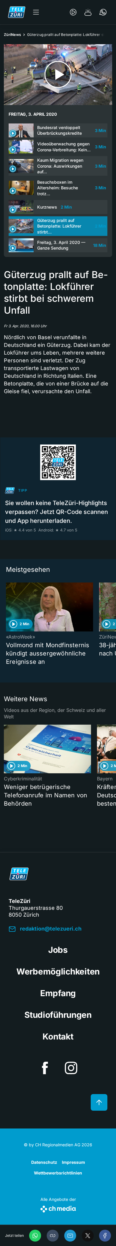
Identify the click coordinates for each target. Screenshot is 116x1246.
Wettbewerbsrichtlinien (58, 1172)
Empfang (58, 993)
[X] (88, 1236)
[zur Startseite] (16, 12)
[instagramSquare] (71, 1068)
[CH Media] (58, 1208)
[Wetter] (88, 12)
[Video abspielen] (58, 74)
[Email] (70, 1236)
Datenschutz (44, 1162)
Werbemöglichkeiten (58, 971)
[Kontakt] (103, 12)
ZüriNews (12, 34)
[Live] (73, 12)
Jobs (58, 950)
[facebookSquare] (45, 1068)
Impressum (73, 1162)
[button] (53, 1236)
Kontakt (58, 1036)
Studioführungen (58, 1015)
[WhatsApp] (35, 1236)
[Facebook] (105, 1236)
